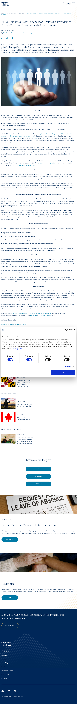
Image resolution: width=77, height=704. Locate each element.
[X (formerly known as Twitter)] (3, 691)
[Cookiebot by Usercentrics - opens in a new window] (66, 330)
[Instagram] (15, 691)
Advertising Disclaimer (8, 670)
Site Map (4, 659)
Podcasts (24, 324)
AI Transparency (6, 678)
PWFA (35, 138)
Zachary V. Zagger (28, 33)
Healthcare (33, 315)
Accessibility (5, 663)
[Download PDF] (2, 38)
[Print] (7, 38)
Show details (67, 366)
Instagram (11, 324)
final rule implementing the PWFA (47, 163)
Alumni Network (6, 651)
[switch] (29, 359)
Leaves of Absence (45, 315)
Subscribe (4, 655)
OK (63, 372)
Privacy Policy (18, 349)
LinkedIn (4, 324)
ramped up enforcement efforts (26, 165)
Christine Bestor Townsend (11, 33)
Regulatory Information (8, 667)
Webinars (18, 324)
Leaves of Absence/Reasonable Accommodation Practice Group (32, 313)
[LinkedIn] (9, 691)
